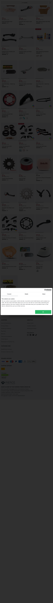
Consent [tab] (9, 294)
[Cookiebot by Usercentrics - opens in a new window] (45, 290)
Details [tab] (26, 294)
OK (43, 312)
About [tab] (43, 294)
